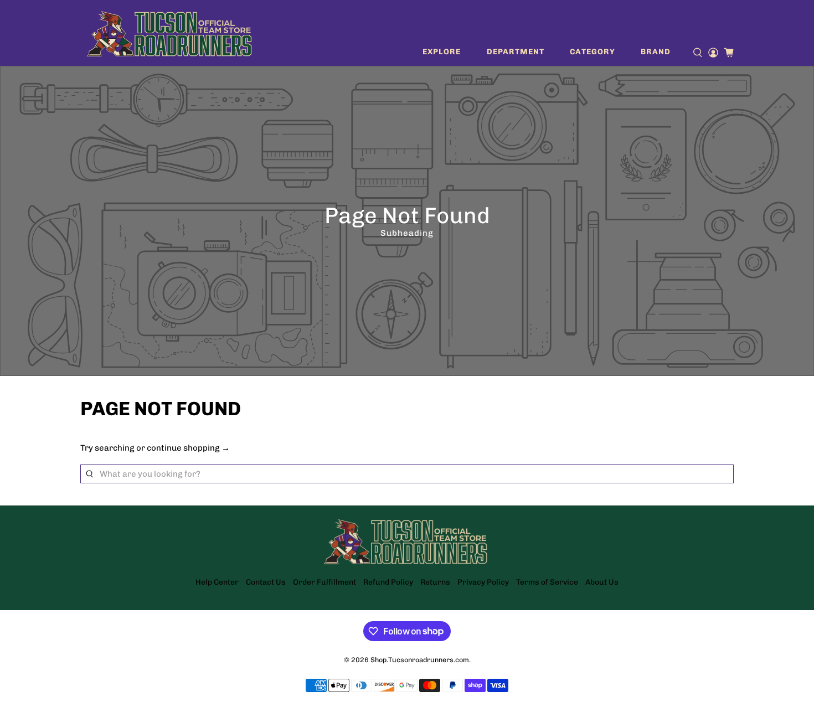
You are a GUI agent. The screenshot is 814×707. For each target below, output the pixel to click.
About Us (602, 582)
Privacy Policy (483, 582)
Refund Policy (388, 582)
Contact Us (266, 582)
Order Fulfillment (324, 582)
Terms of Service (547, 582)
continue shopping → (188, 448)
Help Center (217, 582)
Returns (435, 582)
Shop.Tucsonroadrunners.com (419, 660)
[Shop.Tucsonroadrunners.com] (169, 33)
